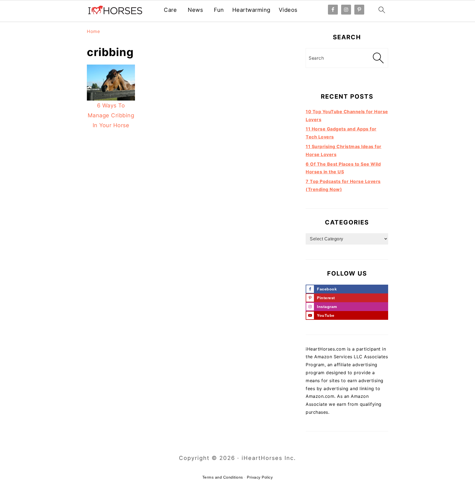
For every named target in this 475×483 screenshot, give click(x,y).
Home (93, 31)
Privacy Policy (260, 477)
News (195, 10)
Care (170, 10)
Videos (288, 10)
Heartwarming (251, 10)
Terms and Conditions (222, 477)
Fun (219, 10)
